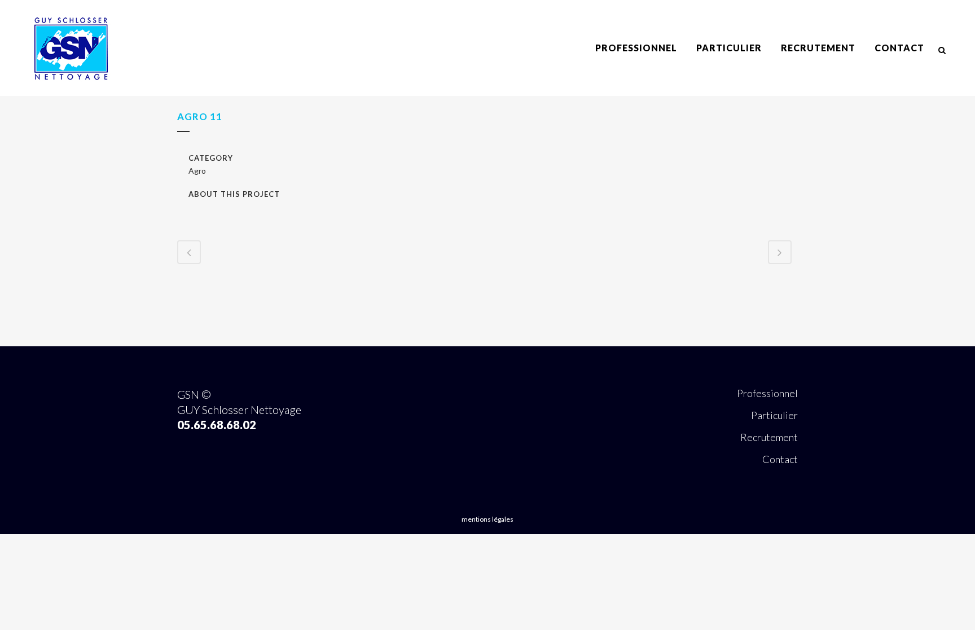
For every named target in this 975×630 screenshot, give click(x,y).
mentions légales (487, 519)
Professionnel (767, 393)
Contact (780, 459)
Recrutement (769, 437)
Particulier (774, 415)
